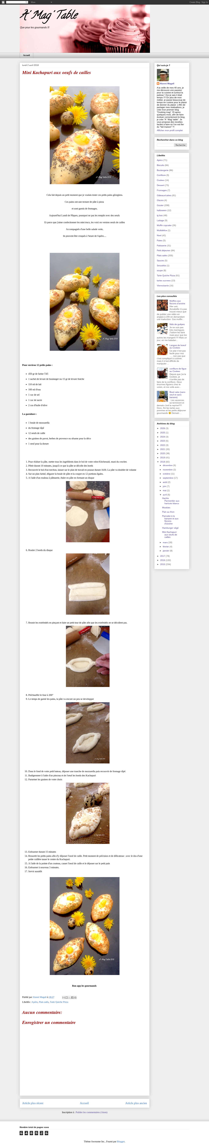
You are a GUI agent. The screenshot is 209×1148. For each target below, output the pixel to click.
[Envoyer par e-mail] (63, 997)
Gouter (160, 205)
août (165, 482)
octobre (167, 474)
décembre (168, 465)
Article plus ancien (136, 1103)
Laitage (160, 220)
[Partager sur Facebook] (72, 997)
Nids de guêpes (177, 324)
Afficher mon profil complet (170, 130)
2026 (163, 428)
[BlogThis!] (66, 997)
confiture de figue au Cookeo (178, 369)
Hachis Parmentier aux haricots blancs (170, 501)
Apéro (35, 1002)
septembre (168, 478)
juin (165, 486)
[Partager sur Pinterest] (75, 997)
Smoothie (161, 265)
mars (165, 542)
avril (165, 494)
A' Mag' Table (48, 16)
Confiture (161, 175)
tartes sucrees (164, 280)
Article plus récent (32, 1103)
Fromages (162, 190)
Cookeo (160, 180)
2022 (163, 445)
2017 (163, 556)
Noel (159, 235)
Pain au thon (168, 512)
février (166, 546)
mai (165, 490)
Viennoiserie (163, 285)
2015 (163, 564)
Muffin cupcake (164, 225)
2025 (163, 432)
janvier (166, 550)
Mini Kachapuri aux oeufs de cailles (169, 534)
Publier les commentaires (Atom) (91, 1112)
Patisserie (161, 245)
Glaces (160, 200)
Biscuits (160, 165)
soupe (160, 270)
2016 (163, 560)
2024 (163, 436)
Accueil (26, 55)
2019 (163, 457)
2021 (163, 449)
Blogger (121, 1141)
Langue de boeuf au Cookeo (178, 346)
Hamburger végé (170, 528)
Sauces (160, 260)
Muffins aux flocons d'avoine (177, 302)
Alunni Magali (167, 83)
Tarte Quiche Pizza (59, 1002)
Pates (159, 240)
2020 (163, 453)
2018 (163, 462)
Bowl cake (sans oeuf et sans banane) (177, 394)
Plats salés (44, 1002)
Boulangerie (162, 170)
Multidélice (162, 230)
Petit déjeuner (163, 250)
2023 (163, 441)
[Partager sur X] (69, 997)
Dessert (160, 185)
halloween (162, 210)
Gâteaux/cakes (164, 195)
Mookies (166, 507)
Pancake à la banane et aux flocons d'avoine (170, 520)
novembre (168, 469)
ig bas (160, 215)
